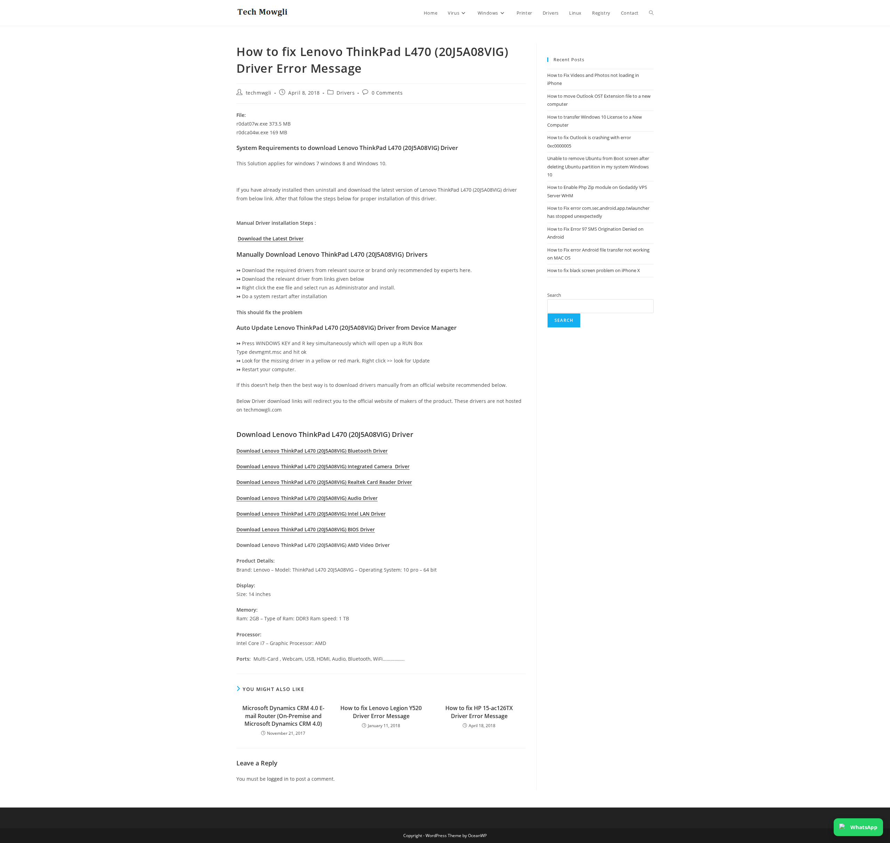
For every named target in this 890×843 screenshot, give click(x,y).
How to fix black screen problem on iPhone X (593, 270)
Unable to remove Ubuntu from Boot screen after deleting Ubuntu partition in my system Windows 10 (598, 166)
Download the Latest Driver (271, 238)
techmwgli (259, 92)
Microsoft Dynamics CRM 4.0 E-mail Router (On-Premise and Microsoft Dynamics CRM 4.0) (283, 715)
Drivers (346, 92)
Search (554, 295)
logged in (278, 779)
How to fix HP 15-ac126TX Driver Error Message (479, 711)
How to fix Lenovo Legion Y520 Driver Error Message (381, 711)
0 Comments (387, 92)
